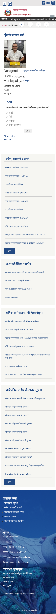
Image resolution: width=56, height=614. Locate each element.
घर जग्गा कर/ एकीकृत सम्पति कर (17, 573)
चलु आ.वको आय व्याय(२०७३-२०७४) (18, 289)
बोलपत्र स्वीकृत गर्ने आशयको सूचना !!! (19, 423)
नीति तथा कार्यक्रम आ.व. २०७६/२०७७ (19, 346)
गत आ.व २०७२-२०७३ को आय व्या (17, 280)
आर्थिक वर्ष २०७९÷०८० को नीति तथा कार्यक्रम (22, 321)
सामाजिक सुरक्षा (11, 503)
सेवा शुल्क (7, 585)
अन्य (9, 251)
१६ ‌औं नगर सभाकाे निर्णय (14, 209)
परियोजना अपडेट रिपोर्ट (14, 512)
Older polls (9, 136)
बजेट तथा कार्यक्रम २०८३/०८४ (16, 167)
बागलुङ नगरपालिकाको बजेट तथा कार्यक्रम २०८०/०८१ (25, 235)
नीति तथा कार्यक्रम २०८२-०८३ (16, 201)
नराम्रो (12, 121)
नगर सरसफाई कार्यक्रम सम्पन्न (16, 366)
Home (4, 25)
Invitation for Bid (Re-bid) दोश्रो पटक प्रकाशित (24, 465)
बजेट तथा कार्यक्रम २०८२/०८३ (16, 193)
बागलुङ (26, 80)
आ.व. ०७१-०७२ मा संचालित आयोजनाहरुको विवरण (23, 375)
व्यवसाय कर (8, 581)
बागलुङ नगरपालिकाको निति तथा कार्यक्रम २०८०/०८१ (24, 243)
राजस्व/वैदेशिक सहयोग (14, 521)
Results (7, 139)
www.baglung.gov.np (19, 562)
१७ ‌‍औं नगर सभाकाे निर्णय (14, 184)
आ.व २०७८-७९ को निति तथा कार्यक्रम (19, 329)
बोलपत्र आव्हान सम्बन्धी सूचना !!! (17, 407)
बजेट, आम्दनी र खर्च (13, 507)
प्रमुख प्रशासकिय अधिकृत (35, 70)
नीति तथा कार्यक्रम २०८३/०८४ (16, 176)
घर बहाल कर (8, 577)
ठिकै (10, 117)
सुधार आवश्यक (15, 125)
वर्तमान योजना (10, 516)
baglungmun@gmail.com (18, 557)
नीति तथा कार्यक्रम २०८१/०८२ (16, 226)
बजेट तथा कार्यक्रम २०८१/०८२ (16, 218)
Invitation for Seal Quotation (18, 449)
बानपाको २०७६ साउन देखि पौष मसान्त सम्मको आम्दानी (24, 272)
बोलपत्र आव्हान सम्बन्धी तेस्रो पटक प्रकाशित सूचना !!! (25, 398)
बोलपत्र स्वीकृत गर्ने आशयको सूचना (18, 440)
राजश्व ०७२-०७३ (11, 297)
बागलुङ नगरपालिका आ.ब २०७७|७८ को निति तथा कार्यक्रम (26, 338)
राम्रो (11, 113)
